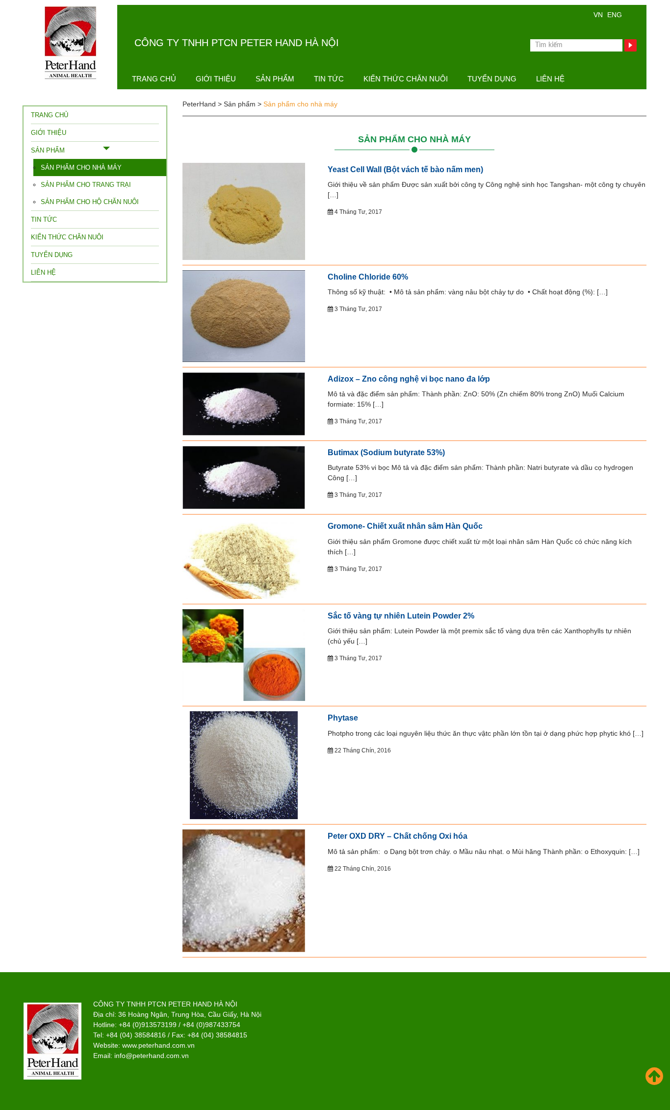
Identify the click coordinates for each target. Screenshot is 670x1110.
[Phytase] (244, 765)
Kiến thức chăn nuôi (405, 79)
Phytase (343, 718)
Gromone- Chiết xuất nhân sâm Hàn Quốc (405, 526)
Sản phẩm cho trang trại (86, 184)
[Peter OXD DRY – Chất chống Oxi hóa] (243, 890)
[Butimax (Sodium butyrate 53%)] (243, 477)
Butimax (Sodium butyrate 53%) (386, 452)
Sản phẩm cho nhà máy (414, 139)
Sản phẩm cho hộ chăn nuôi (90, 202)
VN (598, 15)
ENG (614, 15)
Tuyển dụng (491, 79)
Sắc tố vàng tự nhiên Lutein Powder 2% (401, 616)
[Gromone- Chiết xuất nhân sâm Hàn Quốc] (243, 559)
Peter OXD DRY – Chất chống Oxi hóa (397, 836)
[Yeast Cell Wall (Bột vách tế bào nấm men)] (243, 210)
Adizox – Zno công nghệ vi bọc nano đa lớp (409, 379)
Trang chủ (154, 79)
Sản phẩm (275, 79)
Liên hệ (550, 79)
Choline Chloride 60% (368, 277)
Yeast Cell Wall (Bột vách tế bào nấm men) (405, 169)
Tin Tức (329, 79)
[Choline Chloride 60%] (243, 315)
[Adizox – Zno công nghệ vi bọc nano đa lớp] (243, 403)
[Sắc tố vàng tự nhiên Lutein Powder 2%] (243, 654)
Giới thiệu (216, 79)
